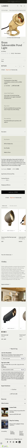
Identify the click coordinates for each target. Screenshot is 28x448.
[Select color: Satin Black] (4, 331)
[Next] (24, 1)
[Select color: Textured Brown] (5, 331)
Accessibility (4, 431)
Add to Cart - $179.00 (13, 192)
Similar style (4, 205)
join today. (12, 411)
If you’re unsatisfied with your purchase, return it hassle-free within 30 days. (12, 108)
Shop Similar (10, 230)
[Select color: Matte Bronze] (3, 331)
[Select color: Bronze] (1, 331)
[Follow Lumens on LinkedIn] (19, 442)
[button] (5, 53)
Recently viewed (13, 205)
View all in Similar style (6, 254)
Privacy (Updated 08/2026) (12, 432)
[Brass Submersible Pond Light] (13, 24)
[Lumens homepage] (4, 6)
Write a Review (18, 53)
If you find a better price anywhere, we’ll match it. (12, 121)
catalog (17, 423)
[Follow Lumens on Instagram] (13, 442)
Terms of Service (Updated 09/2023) (21, 433)
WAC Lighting (22, 238)
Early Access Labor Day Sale (14, 1)
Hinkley (4, 51)
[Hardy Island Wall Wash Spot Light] (9, 217)
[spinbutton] (20, 66)
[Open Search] (17, 6)
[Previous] (2, 1)
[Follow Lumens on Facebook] (7, 442)
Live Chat (8, 85)
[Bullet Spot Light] (10, 315)
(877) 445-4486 (16, 85)
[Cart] (21, 6)
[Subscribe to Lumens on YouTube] (16, 442)
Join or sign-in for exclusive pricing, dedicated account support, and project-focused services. (12, 97)
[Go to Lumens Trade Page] (4, 412)
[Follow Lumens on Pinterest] (10, 442)
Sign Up (22, 358)
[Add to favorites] (24, 43)
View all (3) (6, 33)
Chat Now (14, 389)
